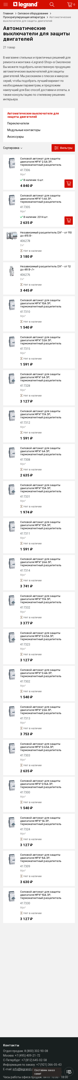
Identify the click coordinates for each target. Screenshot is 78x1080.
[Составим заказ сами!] (68, 1071)
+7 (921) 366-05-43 (49, 1064)
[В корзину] (68, 183)
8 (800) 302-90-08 (36, 1051)
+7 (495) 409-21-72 (27, 1055)
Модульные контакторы (23, 130)
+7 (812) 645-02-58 (34, 1060)
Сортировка (11, 148)
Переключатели (18, 123)
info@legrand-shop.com (29, 1069)
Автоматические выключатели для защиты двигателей (33, 115)
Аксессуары (15, 136)
